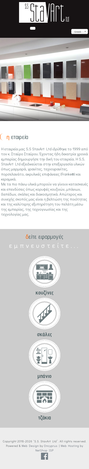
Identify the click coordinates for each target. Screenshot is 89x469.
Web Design (30, 446)
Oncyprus (51, 446)
